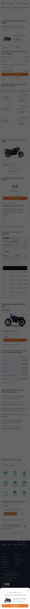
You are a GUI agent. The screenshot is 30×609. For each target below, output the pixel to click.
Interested (15, 606)
